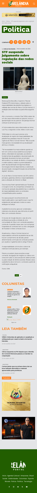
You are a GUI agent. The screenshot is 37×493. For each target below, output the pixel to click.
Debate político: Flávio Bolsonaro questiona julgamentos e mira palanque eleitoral (13, 311)
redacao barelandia (9, 49)
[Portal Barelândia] (18, 3)
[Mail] (18, 487)
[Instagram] (13, 487)
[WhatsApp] (24, 42)
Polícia (4, 335)
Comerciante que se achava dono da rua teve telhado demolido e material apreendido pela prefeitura (17, 368)
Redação (9, 317)
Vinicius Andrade (12, 299)
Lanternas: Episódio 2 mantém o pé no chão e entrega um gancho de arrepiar (13, 294)
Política (8, 21)
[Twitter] (15, 42)
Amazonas (5, 349)
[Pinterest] (20, 42)
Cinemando (10, 289)
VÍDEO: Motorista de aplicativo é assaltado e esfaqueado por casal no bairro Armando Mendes (18, 339)
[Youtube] (26, 487)
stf (20, 275)
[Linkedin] (29, 42)
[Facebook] (11, 42)
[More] (33, 42)
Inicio (3, 21)
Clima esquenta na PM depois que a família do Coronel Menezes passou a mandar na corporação (18, 354)
